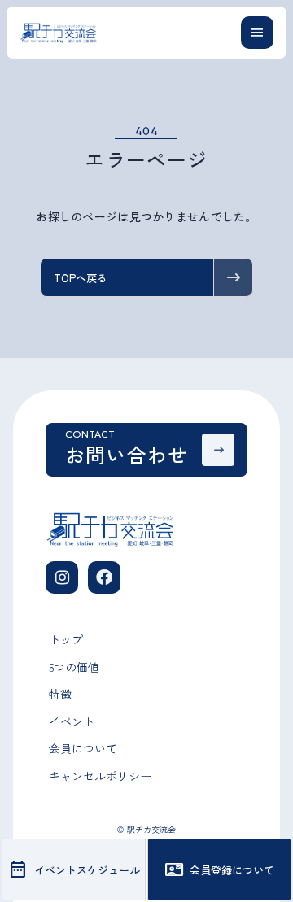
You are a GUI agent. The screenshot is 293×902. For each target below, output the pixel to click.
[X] (104, 577)
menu (257, 32)
